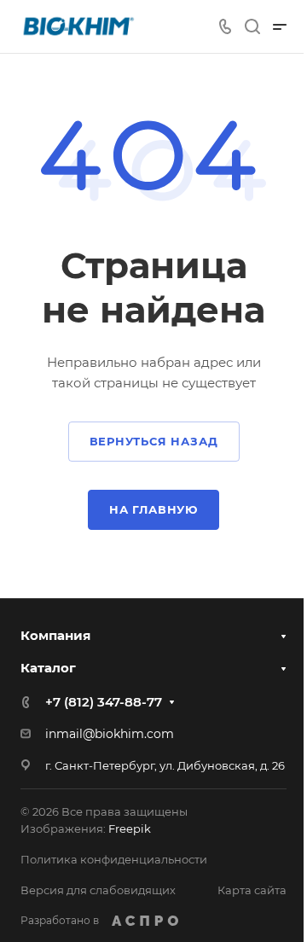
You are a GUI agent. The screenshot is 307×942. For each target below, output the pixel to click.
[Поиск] (252, 27)
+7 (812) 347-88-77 (103, 702)
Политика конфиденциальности (113, 859)
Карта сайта (252, 890)
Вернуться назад (154, 441)
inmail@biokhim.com (109, 733)
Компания (55, 635)
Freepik (129, 828)
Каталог (48, 668)
